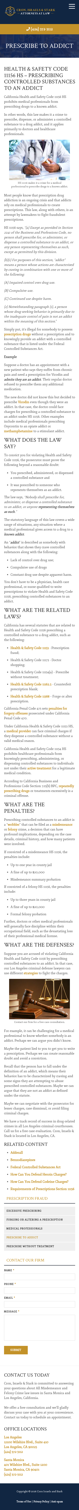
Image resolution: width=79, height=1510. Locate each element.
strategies (31, 973)
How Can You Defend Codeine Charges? (39, 1182)
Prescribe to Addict (22, 1237)
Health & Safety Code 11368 (30, 696)
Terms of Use (23, 1501)
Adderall (17, 1153)
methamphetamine (18, 431)
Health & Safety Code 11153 (30, 648)
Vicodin (23, 402)
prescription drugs (17, 334)
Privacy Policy (41, 1501)
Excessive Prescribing (24, 1210)
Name (9, 1270)
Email (9, 1297)
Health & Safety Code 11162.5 (31, 684)
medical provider (18, 731)
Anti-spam (57, 1501)
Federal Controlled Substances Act (36, 1167)
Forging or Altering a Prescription (34, 1219)
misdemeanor (62, 825)
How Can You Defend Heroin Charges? (39, 1174)
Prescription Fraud (27, 1198)
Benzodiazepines (23, 1160)
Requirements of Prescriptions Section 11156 (42, 1189)
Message (11, 1311)
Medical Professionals (24, 1228)
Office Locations (25, 1429)
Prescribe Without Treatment (30, 1246)
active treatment (39, 768)
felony (12, 829)
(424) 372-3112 (42, 29)
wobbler (13, 825)
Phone (10, 1284)
